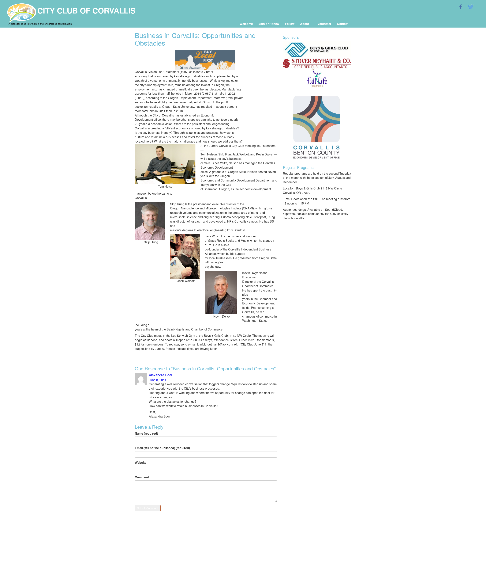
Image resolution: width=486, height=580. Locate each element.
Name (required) (146, 433)
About (305, 23)
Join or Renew (269, 23)
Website (140, 462)
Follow (289, 23)
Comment (142, 477)
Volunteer (324, 23)
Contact (342, 23)
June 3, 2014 (157, 380)
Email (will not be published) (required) (162, 448)
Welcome (246, 23)
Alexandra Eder (160, 374)
